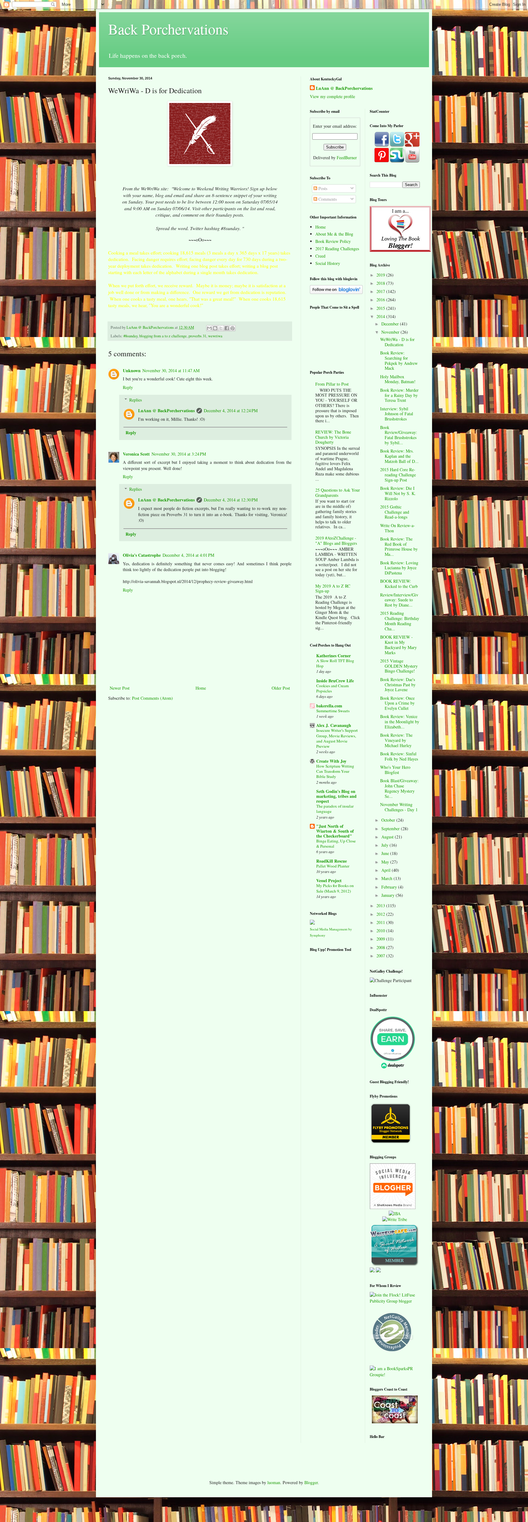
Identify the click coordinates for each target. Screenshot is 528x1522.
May (385, 862)
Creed (320, 256)
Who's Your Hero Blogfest (395, 769)
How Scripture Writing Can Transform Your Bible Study (335, 771)
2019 (381, 275)
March (387, 878)
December (390, 324)
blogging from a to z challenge (163, 336)
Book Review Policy (333, 241)
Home (201, 688)
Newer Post (120, 688)
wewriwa (215, 336)
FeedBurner (347, 157)
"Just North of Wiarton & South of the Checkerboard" (335, 831)
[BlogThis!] (215, 328)
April (386, 870)
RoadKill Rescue (331, 861)
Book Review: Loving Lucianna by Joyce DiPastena (399, 568)
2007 (381, 956)
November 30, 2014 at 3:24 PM (179, 454)
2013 (381, 905)
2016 (381, 300)
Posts (322, 188)
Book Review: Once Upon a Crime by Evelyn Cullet (397, 703)
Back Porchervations (168, 29)
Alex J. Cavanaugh (333, 725)
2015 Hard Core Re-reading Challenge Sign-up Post (398, 475)
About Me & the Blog (334, 234)
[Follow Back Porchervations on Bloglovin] (336, 292)
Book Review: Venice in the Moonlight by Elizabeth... (399, 721)
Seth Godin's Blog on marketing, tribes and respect (336, 796)
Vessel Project (329, 880)
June (385, 853)
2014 (381, 316)
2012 (381, 914)
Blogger (311, 1482)
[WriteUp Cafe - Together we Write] (394, 1264)
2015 (381, 308)
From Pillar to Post (332, 384)
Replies (135, 400)
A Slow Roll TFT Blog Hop (335, 663)
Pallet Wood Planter (332, 866)
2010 (381, 930)
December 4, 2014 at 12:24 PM (231, 410)
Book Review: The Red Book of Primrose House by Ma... (399, 546)
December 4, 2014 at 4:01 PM (188, 555)
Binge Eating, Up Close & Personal (336, 843)
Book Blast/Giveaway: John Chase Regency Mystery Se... (399, 788)
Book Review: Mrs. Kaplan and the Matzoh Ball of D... (399, 456)
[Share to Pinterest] (232, 328)
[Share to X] (221, 328)
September (391, 828)
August (388, 837)
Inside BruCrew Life (335, 680)
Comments (327, 199)
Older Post (281, 688)
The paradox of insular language (335, 808)
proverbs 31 (197, 336)
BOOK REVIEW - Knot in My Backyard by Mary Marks (398, 644)
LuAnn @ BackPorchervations (166, 410)
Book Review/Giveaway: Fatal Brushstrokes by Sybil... (398, 435)
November (391, 332)
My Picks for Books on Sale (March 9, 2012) (335, 888)
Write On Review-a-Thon (397, 528)
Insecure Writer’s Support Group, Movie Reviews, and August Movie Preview (337, 738)
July (385, 845)
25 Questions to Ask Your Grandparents (337, 492)
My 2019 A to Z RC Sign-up (332, 588)
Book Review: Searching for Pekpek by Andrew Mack (399, 360)
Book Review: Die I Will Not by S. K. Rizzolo (398, 493)
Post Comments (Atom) (152, 698)
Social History (327, 263)
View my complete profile (332, 96)
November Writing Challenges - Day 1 (399, 806)
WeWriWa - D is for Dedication (397, 341)
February (389, 887)
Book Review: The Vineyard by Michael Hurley (396, 740)
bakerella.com (329, 705)
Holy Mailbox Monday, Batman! (398, 379)
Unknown (132, 370)
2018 (381, 283)
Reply (128, 387)
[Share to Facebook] (227, 328)
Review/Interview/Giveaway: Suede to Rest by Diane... (399, 600)
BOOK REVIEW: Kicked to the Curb (399, 583)
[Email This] (209, 328)
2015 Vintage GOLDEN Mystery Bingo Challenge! (399, 666)
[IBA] (395, 1213)
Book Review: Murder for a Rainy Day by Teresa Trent (399, 395)
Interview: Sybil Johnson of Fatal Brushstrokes (396, 414)
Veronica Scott (136, 454)
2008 (381, 947)
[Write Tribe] (394, 1219)
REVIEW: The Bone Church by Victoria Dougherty (333, 437)
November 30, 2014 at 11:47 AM (171, 370)
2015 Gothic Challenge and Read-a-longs (394, 512)
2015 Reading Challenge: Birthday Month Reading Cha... (399, 620)
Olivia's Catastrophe (142, 555)
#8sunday (130, 336)
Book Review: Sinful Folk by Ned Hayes (399, 756)
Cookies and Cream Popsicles (332, 688)
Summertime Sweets (333, 710)
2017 (381, 291)
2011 (381, 922)
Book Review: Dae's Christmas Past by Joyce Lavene (398, 685)
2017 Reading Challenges (337, 248)
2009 (381, 939)
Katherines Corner (333, 655)
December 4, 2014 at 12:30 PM (231, 500)
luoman (273, 1482)
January (388, 895)
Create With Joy (331, 761)
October (388, 820)
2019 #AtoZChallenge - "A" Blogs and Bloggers (336, 540)
